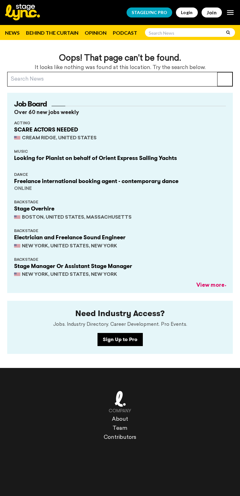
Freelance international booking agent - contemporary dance (96, 181)
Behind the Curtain (52, 33)
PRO (149, 12)
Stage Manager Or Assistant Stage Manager (73, 266)
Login (187, 12)
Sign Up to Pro (120, 339)
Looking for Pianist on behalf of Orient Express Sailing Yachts (95, 158)
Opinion (96, 33)
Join (212, 12)
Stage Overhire (34, 209)
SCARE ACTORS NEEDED (46, 130)
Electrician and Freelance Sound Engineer (70, 237)
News (12, 33)
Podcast (125, 33)
